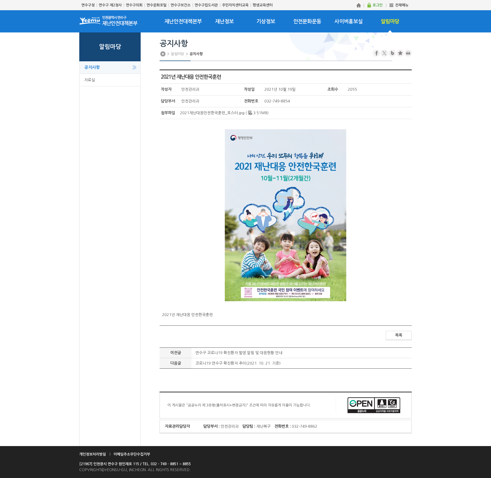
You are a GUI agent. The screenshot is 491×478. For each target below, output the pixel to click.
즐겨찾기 (400, 53)
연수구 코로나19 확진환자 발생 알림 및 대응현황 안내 (238, 353)
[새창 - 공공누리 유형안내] (374, 405)
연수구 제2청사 (110, 5)
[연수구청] (358, 5)
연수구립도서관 (206, 5)
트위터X (384, 53)
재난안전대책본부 (183, 21)
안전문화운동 (307, 21)
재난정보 (224, 21)
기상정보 (265, 21)
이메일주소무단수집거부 (132, 454)
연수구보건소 (181, 5)
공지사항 (92, 67)
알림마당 (390, 21)
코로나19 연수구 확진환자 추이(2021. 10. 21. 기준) (238, 363)
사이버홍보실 (348, 21)
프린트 (408, 53)
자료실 (89, 80)
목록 (398, 335)
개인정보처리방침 (92, 454)
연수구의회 (134, 5)
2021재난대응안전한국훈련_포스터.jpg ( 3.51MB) (224, 113)
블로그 (392, 53)
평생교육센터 (263, 5)
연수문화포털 (156, 5)
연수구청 (88, 5)
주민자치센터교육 (235, 5)
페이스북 (376, 53)
